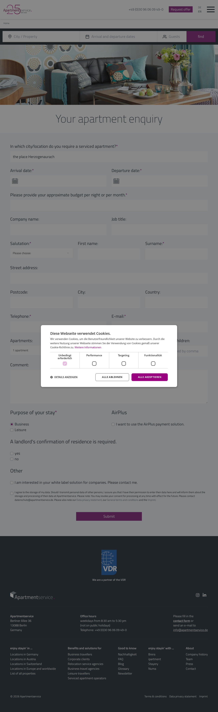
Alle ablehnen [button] (112, 377)
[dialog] (109, 356)
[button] (63, 377)
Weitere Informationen (88, 347)
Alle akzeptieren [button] (149, 377)
